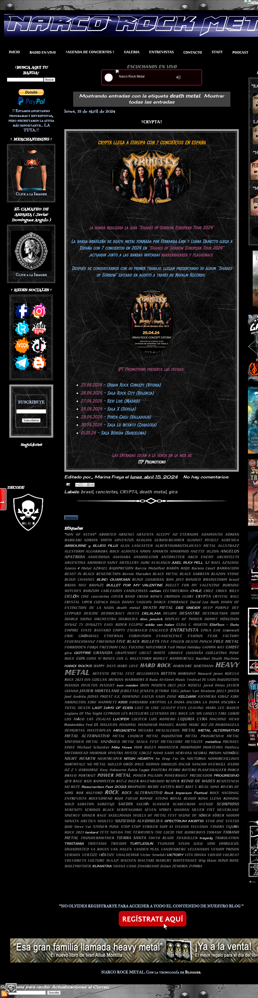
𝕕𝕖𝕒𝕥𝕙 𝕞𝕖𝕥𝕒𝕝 (152, 491)
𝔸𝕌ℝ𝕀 (144, 563)
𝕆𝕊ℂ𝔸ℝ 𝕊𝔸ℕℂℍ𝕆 (192, 764)
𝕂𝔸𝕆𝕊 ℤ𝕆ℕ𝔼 (166, 696)
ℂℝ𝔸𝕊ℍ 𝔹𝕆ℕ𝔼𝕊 (149, 596)
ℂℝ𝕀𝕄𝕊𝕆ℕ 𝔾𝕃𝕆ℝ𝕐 (179, 596)
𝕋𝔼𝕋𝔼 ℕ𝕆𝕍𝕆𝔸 (111, 832)
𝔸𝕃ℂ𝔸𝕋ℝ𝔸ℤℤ (228, 546)
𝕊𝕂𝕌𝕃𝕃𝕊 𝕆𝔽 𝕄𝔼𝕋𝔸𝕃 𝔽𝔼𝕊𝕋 (155, 815)
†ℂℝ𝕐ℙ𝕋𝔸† (151, 122)
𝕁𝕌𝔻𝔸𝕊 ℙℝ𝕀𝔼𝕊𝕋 (99, 696)
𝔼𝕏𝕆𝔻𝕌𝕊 (194, 636)
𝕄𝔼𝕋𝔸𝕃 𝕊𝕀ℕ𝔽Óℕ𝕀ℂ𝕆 (103, 742)
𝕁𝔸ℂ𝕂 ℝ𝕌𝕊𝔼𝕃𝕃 (189, 685)
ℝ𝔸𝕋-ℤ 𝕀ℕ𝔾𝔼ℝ (127, 781)
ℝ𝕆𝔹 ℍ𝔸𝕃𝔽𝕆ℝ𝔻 (89, 793)
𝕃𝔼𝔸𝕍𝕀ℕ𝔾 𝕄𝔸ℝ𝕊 (201, 708)
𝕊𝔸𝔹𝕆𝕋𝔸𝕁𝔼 (106, 804)
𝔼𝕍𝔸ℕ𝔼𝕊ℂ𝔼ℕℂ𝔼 (169, 636)
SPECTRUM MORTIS (183, 821)
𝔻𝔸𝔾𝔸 (115, 602)
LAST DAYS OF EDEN (112, 708)
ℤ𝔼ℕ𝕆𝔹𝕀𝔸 (179, 866)
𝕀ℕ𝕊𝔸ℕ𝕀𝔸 (71, 685)
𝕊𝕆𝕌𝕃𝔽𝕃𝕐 (105, 821)
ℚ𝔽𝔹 (67, 781)
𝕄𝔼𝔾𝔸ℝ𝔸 (145, 730)
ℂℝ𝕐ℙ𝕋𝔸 (128, 491)
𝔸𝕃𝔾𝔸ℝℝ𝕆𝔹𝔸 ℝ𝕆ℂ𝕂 (102, 551)
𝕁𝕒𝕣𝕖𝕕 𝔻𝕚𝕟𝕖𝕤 (214, 685)
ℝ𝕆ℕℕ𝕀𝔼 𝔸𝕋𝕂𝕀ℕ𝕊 (153, 798)
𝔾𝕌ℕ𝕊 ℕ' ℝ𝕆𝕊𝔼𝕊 (100, 658)
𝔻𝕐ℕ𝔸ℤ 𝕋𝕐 (73, 625)
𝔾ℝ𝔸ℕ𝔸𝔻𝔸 (102, 652)
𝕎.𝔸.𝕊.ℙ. (112, 860)
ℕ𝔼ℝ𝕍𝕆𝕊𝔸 (183, 753)
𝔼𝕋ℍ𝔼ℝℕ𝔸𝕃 (113, 636)
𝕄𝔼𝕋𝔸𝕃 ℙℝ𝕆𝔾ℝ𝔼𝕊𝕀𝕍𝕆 (204, 736)
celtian (155, 591)
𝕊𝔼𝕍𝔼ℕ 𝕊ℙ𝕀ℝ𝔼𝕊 (157, 810)
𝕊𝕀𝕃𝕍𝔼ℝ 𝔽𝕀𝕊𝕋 (202, 810)
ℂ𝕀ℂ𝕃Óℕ (71, 596)
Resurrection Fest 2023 (103, 787)
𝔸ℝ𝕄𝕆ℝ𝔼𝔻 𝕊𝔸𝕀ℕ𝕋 (102, 563)
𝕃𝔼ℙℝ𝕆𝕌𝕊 (111, 713)
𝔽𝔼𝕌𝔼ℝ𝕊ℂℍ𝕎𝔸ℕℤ (79, 641)
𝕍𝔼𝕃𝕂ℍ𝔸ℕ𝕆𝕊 (198, 849)
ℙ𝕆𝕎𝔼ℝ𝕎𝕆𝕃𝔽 (176, 775)
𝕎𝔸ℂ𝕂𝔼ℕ (128, 860)
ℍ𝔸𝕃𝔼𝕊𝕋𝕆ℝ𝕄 (140, 658)
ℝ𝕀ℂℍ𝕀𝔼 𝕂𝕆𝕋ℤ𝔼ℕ (160, 787)
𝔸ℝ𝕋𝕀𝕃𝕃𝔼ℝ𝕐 (129, 563)
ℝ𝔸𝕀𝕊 (88, 781)
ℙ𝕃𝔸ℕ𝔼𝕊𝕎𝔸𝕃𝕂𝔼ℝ (212, 770)
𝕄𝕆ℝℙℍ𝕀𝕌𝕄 (190, 747)
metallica (213, 742)
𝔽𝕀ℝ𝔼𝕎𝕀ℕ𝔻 (105, 641)
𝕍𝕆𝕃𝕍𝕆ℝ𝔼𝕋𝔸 (75, 860)
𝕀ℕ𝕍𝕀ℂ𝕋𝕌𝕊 (89, 685)
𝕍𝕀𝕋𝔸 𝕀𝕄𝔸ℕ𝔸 (195, 855)
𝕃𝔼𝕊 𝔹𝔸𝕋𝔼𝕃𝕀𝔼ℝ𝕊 (134, 713)
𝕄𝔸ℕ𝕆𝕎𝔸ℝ (147, 725)
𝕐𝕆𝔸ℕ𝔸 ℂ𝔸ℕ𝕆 (124, 866)
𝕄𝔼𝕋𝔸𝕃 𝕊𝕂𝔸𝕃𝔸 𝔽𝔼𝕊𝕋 (140, 742)
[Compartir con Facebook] (89, 485)
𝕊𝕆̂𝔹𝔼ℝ (218, 815)
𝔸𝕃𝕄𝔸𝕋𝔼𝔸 (129, 551)
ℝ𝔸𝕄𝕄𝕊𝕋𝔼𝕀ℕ (103, 781)
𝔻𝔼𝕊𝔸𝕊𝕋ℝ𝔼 (189, 613)
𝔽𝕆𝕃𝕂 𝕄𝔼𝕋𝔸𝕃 (226, 641)
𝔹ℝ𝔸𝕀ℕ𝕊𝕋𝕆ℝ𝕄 (215, 579)
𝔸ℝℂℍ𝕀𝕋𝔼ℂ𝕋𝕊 (227, 557)
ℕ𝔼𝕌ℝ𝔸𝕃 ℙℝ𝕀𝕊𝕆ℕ (207, 753)
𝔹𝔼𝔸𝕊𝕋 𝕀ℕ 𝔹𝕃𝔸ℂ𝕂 (79, 574)
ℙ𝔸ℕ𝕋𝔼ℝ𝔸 (159, 770)
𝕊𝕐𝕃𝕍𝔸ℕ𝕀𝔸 (199, 827)
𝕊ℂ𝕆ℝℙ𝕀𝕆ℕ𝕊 (227, 804)
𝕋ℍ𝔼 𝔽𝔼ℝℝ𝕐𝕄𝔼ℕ (138, 832)
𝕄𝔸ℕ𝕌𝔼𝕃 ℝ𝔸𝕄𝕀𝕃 (173, 725)
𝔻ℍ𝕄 (234, 613)
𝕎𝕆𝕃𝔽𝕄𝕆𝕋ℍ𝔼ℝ (77, 866)
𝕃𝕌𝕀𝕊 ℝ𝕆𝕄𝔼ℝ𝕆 (162, 719)
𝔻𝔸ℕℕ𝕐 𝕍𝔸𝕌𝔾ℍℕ (136, 602)
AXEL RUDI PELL (187, 563)
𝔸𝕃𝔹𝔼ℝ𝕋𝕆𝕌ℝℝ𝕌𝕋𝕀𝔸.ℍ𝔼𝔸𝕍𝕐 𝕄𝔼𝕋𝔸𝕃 (185, 546)
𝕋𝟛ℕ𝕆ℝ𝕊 (217, 827)
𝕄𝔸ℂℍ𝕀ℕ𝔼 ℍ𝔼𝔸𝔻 (224, 719)
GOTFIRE (82, 653)
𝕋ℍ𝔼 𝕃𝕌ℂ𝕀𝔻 (164, 832)
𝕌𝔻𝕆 (211, 844)
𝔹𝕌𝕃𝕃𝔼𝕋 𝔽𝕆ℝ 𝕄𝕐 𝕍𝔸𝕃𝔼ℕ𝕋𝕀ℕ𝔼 (192, 585)
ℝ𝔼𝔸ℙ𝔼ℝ (172, 781)
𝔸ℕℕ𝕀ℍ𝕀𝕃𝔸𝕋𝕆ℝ (145, 557)
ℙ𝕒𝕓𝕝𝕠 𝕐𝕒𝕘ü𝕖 (139, 770)
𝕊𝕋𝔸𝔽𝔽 (217, 52)
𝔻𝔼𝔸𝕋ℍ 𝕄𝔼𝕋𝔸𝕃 (158, 607)
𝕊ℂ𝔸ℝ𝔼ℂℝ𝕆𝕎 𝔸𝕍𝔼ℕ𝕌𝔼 (192, 804)
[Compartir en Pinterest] (93, 485)
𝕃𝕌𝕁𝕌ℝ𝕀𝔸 (185, 719)
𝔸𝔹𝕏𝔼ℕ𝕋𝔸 (144, 534)
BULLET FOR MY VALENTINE (134, 585)
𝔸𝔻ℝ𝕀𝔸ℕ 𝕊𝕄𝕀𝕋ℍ (97, 540)
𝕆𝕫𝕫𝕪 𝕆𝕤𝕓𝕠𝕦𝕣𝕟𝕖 (113, 770)
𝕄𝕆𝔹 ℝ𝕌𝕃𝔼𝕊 (145, 747)
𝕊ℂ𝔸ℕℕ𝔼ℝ (160, 804)
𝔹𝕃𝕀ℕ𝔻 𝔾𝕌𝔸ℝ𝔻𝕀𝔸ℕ (148, 579)
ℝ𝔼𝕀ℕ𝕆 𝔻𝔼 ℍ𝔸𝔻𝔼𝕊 (198, 781)
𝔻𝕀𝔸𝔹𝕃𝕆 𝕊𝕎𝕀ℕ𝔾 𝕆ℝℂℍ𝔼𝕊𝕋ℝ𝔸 (90, 619)
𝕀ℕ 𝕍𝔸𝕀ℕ (208, 680)
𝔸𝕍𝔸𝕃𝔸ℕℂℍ (160, 563)
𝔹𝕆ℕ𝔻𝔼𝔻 (193, 579)
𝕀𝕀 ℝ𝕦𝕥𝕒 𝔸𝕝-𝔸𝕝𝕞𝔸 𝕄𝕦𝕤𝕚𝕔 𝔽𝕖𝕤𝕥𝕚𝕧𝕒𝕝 (173, 680)
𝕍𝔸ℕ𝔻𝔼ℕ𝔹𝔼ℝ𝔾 (173, 849)
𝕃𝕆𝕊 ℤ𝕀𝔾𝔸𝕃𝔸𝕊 (98, 719)
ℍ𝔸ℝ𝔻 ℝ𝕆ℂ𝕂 (155, 665)
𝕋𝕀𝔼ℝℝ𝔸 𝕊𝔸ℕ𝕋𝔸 (131, 837)
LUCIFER (121, 719)
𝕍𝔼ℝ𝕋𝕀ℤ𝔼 (89, 855)
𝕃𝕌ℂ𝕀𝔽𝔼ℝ (139, 719)
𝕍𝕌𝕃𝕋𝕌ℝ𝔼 (95, 860)
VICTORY (175, 855)
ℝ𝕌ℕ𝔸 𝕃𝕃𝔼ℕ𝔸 (209, 798)
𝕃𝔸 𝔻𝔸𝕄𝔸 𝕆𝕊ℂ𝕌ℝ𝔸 (184, 702)
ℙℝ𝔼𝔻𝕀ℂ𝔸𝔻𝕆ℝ (200, 775)
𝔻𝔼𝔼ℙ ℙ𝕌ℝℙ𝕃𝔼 (216, 608)
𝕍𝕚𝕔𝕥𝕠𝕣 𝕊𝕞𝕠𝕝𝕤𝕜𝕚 (152, 855)
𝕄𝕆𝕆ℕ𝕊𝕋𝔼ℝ (168, 747)
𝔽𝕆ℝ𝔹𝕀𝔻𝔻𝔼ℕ (75, 647)
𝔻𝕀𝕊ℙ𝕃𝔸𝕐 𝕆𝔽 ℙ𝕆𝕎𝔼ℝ (183, 619)
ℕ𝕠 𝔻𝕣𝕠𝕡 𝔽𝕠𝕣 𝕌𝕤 (170, 759)
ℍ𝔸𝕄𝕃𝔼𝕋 (160, 658)
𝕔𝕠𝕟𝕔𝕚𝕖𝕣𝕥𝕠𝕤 (106, 491)
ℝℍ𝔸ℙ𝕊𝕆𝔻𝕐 (136, 787)
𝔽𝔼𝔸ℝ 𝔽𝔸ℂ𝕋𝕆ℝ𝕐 (223, 636)
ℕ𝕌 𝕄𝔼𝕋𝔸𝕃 (96, 764)
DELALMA (151, 613)
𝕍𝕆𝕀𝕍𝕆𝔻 (214, 855)
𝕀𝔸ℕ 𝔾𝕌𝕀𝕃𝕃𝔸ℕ (95, 680)
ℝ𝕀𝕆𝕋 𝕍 (191, 787)
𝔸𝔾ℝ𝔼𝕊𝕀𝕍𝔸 (230, 540)
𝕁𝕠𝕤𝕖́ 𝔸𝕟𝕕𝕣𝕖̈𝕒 (75, 696)
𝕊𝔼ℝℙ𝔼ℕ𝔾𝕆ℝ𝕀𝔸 (129, 810)
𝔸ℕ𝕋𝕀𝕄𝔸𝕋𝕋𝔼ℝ (172, 557)
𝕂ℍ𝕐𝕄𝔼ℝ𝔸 (207, 696)
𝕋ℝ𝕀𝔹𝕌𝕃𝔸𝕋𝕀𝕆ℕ (227, 838)
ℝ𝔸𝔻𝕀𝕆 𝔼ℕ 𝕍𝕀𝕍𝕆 (43, 52)
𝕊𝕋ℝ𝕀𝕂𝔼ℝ (150, 827)
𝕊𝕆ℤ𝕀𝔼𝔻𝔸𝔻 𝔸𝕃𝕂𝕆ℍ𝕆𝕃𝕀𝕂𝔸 (138, 821)
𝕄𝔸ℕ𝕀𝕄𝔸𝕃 (127, 725)
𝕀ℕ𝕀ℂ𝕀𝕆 (14, 52)
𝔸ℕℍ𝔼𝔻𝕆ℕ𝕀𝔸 (98, 557)
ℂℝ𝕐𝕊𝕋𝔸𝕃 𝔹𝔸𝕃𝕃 (226, 596)
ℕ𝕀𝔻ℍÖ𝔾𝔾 (231, 753)
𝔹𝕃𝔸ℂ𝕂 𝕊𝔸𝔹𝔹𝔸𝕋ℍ (194, 574)
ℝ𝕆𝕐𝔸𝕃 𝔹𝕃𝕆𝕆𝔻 (183, 798)
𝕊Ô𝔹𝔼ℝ (204, 815)
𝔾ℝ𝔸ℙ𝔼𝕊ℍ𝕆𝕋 (125, 653)
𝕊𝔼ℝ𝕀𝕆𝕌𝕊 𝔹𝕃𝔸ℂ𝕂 (99, 810)
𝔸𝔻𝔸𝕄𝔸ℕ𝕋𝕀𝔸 (212, 534)
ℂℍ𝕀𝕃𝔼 (208, 591)
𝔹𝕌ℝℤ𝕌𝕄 (91, 591)
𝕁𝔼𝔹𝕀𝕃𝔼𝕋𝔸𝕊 (129, 691)
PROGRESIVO (226, 775)
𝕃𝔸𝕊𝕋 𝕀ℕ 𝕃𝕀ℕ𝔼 (146, 708)
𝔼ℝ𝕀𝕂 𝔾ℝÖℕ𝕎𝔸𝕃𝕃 (81, 636)
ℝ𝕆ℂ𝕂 (112, 792)
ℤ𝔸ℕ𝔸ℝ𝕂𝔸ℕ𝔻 (148, 866)
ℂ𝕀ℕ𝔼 (85, 596)
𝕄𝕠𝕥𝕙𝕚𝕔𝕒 (232, 747)
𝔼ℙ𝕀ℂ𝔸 (206, 630)
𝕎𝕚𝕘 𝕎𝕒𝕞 (207, 860)
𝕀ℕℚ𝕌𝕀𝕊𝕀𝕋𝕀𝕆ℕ (228, 680)
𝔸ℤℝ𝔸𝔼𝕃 (100, 568)
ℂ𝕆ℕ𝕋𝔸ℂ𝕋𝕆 (192, 52)
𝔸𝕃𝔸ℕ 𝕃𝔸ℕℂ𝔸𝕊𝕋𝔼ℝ (136, 546)
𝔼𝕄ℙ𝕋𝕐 (119, 630)
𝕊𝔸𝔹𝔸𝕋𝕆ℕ (85, 804)
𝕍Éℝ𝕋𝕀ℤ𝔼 (106, 855)
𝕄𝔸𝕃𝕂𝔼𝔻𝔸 (108, 725)
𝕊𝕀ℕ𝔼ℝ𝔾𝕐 (72, 815)
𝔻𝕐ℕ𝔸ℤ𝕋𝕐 (93, 625)
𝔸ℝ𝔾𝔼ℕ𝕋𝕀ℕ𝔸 (74, 563)
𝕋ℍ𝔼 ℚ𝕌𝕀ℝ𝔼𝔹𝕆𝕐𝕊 (190, 832)
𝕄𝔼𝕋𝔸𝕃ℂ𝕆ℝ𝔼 (171, 742)
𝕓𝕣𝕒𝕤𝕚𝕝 (87, 491)
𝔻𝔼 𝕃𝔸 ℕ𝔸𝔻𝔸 (101, 608)
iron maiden (127, 685)
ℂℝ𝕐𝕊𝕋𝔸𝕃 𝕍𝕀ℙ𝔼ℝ (78, 602)
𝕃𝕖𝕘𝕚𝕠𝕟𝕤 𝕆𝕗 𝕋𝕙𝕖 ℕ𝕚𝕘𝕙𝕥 (83, 713)
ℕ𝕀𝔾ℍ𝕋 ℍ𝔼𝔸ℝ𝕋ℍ (79, 758)
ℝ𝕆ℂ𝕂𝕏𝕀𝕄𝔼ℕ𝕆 (100, 798)
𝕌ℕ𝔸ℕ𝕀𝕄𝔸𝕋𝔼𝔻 (76, 849)
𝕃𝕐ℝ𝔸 (202, 719)
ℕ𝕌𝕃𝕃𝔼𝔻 (114, 764)
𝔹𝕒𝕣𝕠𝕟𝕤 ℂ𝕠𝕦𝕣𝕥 (203, 568)
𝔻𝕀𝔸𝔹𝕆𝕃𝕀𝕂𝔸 (127, 619)
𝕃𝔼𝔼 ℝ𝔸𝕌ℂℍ (228, 708)
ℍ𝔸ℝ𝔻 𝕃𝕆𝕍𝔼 (127, 666)
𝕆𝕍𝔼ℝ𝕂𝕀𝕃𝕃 (217, 764)
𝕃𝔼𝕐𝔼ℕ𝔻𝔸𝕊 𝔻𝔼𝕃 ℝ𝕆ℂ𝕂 (169, 713)
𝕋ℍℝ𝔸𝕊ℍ (213, 832)
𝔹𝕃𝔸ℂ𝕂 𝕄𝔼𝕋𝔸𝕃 (165, 574)
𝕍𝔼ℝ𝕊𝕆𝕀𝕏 (72, 855)
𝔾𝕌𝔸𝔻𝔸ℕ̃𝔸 (194, 653)
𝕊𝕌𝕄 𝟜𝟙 (166, 827)
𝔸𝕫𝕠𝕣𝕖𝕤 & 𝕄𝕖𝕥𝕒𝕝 (77, 568)
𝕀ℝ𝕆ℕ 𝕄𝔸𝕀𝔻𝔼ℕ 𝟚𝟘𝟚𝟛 (158, 685)
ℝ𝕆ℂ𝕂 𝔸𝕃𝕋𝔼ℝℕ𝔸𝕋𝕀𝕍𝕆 (141, 792)
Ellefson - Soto (224, 625)
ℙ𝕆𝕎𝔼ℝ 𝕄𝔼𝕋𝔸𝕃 (114, 775)
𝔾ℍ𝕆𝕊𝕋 (232, 647)
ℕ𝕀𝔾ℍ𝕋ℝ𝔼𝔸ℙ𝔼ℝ (109, 759)
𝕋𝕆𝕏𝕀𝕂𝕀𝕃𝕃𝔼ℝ (186, 838)
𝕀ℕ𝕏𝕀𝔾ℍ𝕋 (106, 685)
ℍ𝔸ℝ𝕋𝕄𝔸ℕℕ (203, 666)
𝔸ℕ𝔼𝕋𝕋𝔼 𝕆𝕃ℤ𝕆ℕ (204, 551)
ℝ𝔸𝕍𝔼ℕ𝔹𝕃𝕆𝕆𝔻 (152, 781)
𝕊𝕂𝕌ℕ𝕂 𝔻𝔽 (187, 815)
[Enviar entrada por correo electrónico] (67, 483)
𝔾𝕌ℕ (80, 658)
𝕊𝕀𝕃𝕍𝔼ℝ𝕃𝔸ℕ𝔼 (228, 810)
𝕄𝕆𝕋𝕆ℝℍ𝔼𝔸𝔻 (76, 753)
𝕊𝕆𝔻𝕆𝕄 (232, 815)
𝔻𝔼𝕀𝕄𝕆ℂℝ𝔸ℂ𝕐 (112, 613)
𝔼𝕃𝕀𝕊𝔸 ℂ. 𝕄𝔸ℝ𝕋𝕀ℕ (191, 625)
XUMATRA (101, 866)
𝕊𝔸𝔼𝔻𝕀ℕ (125, 804)
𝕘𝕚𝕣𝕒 (173, 491)
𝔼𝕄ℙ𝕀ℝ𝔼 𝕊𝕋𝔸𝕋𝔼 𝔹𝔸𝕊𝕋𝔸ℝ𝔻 (87, 630)
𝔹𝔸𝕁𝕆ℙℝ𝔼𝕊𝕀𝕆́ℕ (121, 568)
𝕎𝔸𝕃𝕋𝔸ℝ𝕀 (145, 860)
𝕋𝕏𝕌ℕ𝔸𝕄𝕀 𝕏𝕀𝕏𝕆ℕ (173, 844)
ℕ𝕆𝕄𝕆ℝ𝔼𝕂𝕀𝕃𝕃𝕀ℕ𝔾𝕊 (223, 759)
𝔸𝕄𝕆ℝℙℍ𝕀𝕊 (179, 551)
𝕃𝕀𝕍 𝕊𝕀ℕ (195, 713)
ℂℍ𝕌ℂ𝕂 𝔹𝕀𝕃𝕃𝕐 (227, 591)
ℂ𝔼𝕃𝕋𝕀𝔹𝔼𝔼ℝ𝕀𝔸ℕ (175, 591)
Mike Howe (121, 747)
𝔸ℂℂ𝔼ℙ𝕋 (163, 534)
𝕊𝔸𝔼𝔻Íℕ (142, 804)
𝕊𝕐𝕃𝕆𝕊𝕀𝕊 (182, 827)
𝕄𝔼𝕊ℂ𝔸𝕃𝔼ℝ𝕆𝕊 (167, 730)
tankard (91, 832)
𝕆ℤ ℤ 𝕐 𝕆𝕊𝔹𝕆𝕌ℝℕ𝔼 (81, 770)
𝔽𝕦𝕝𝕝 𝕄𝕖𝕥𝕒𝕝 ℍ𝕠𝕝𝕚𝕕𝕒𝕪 (184, 647)
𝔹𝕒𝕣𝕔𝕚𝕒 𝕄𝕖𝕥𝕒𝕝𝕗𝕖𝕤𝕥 (149, 568)
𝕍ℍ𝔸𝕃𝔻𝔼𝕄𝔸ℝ (127, 855)
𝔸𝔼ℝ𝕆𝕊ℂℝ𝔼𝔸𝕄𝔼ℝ (169, 540)
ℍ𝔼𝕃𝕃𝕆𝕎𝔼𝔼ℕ (147, 674)
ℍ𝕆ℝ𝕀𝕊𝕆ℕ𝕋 (187, 674)
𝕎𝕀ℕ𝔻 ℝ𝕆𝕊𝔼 (228, 860)
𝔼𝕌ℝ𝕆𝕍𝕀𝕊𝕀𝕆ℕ (140, 636)
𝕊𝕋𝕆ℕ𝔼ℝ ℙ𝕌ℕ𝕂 (106, 827)
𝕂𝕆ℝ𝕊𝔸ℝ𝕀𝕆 (138, 702)
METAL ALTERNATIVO (218, 730)
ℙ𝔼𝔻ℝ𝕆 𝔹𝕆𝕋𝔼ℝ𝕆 (182, 770)
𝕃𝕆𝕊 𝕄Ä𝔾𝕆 (74, 719)
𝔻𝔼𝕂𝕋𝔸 (133, 613)
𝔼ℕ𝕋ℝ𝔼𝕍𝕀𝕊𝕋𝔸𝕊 (161, 52)
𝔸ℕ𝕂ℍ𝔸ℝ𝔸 (121, 557)
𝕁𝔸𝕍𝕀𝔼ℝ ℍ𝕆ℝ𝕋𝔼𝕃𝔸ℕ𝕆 (99, 690)
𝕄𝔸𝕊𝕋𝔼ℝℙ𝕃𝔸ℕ (99, 730)
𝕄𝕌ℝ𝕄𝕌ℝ (97, 753)
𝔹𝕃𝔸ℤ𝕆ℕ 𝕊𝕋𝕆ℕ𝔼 (225, 574)
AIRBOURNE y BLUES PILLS (91, 546)
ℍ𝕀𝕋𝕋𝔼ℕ (168, 673)
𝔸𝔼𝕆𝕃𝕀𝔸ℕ (144, 540)
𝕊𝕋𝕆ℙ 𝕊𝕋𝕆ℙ (130, 827)
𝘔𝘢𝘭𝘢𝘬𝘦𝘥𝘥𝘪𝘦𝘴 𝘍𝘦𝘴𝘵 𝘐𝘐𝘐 (81, 725)
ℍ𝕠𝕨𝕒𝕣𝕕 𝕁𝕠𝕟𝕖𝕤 (210, 674)
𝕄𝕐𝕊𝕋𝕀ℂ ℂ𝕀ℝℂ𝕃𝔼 (138, 753)
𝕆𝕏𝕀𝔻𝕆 (233, 764)
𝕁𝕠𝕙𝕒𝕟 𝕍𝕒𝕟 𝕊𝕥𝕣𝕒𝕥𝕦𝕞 (197, 691)
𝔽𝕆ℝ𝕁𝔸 (92, 647)
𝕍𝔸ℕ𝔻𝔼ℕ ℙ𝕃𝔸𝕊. (146, 849)
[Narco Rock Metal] (145, 77)
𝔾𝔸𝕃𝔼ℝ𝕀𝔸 (131, 52)
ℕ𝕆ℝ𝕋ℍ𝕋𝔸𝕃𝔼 (74, 764)
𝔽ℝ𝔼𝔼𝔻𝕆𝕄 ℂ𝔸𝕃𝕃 (113, 647)
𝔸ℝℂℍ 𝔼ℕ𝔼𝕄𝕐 (200, 557)
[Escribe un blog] (81, 485)
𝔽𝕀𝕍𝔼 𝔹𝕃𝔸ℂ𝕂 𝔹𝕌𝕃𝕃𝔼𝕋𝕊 (137, 641)
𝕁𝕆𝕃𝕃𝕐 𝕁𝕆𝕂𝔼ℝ (227, 691)
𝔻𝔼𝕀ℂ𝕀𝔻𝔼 (90, 613)
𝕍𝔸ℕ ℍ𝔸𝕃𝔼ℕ (121, 849)
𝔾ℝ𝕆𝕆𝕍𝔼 (175, 653)
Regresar (71, 517)
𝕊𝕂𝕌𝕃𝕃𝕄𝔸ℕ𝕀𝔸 (119, 815)
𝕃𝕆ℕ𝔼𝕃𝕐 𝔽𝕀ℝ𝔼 (215, 713)
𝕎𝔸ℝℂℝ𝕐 (163, 860)
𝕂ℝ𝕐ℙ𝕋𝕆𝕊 (157, 702)
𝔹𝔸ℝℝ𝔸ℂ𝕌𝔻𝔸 (227, 568)
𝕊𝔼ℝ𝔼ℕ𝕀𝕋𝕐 (73, 810)
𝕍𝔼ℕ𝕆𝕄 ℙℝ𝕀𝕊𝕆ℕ (225, 849)
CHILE (195, 591)
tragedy (206, 838)
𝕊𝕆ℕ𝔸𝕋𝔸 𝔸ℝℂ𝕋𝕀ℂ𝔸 (80, 821)
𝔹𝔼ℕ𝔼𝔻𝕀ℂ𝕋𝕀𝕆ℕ (108, 574)
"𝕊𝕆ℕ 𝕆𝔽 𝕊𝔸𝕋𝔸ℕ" (80, 534)
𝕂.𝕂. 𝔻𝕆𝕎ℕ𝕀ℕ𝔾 (126, 696)
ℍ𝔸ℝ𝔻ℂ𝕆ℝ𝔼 (182, 666)
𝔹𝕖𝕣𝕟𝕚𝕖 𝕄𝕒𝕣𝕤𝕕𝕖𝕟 (136, 574)
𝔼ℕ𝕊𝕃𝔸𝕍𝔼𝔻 (158, 630)
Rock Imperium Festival (185, 793)
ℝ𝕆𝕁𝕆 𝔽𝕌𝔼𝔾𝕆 (125, 798)
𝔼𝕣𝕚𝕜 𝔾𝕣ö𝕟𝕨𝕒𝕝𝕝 (226, 630)
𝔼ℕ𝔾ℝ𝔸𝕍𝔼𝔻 (137, 630)
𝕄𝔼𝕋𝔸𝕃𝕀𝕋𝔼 (194, 742)
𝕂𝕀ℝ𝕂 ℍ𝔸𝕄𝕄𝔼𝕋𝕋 (102, 702)
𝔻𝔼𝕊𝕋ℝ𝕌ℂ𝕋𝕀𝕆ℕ (215, 613)
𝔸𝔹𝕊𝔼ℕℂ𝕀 (126, 534)
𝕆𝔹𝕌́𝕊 (128, 764)
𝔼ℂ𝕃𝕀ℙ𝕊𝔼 (136, 625)
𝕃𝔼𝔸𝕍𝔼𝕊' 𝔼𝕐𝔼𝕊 (173, 708)
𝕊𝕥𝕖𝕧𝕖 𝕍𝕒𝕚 (82, 827)
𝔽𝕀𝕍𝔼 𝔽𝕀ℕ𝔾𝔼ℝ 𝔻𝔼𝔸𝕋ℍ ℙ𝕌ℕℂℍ (186, 641)
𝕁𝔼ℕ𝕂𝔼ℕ (147, 691)
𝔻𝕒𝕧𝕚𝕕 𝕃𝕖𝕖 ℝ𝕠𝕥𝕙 (204, 602)
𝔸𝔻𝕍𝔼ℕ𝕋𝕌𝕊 (123, 540)
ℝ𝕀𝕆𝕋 (179, 787)
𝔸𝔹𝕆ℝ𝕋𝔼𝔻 (107, 534)
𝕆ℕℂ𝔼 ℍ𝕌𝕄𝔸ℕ (146, 764)
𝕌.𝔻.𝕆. (198, 844)
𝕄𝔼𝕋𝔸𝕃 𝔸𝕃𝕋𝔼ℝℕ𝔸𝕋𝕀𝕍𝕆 (86, 736)
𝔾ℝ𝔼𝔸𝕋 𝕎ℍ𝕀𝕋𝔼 (152, 653)
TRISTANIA (74, 844)
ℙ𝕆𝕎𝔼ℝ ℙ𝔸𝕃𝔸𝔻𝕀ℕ (148, 775)
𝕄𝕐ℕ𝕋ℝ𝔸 (115, 753)
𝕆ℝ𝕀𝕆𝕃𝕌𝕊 (169, 764)
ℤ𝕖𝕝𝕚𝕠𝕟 (165, 866)
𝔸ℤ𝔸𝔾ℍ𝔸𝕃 (230, 563)
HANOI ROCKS (78, 666)
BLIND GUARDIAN (113, 579)
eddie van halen (159, 625)
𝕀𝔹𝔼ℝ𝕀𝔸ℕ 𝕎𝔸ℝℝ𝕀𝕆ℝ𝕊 (126, 680)
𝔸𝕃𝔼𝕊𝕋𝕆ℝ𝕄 (74, 551)
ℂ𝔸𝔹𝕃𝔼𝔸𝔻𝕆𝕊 (111, 591)
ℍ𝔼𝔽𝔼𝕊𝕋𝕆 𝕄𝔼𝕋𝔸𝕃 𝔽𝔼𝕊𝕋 (113, 674)
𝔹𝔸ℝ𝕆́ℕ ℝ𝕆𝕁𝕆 (177, 568)
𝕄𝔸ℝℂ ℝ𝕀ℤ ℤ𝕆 (201, 725)
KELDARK (187, 696)
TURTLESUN (141, 844)
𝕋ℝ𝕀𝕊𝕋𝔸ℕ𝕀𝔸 (96, 844)
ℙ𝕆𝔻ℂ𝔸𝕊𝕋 (240, 52)
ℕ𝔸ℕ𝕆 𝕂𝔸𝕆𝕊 (163, 753)
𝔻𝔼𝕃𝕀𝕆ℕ (169, 613)
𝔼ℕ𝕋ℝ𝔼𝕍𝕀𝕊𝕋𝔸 (184, 629)
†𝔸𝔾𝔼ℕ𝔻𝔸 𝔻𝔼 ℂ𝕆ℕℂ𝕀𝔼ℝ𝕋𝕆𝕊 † (90, 52)
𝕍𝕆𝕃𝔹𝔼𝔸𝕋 (230, 855)
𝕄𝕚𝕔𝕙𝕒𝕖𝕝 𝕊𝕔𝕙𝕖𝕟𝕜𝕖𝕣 (93, 747)
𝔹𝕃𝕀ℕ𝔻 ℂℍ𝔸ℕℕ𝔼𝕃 (79, 579)
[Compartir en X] (85, 485)
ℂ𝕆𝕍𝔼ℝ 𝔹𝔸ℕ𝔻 (123, 596)
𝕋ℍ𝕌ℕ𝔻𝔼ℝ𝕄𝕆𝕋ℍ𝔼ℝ (97, 838)
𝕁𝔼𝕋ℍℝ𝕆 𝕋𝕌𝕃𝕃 (167, 691)
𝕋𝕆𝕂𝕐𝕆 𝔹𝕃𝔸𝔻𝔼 (161, 838)
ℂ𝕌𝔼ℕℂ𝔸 (101, 602)
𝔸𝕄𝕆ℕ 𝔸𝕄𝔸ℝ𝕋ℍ (153, 551)
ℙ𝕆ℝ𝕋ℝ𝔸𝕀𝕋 (86, 775)
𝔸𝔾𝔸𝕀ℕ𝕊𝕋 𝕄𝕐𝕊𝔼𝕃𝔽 (202, 540)
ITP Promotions (151, 462)
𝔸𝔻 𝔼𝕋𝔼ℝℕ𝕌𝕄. (185, 534)
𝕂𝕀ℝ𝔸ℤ (223, 696)
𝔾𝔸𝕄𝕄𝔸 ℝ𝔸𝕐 (213, 647)
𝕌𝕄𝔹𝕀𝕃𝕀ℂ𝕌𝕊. (229, 844)
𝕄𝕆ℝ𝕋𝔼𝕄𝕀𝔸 (213, 747)
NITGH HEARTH (138, 759)
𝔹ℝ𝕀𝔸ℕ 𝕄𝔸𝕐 (75, 585)
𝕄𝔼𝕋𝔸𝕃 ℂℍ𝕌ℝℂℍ (127, 736)
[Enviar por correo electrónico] (77, 485)
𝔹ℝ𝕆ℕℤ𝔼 (96, 585)
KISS (122, 702)
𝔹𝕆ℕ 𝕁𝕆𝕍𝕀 (174, 579)
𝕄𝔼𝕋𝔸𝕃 (189, 730)
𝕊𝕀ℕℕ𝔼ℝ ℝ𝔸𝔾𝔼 (93, 815)
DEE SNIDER (188, 608)
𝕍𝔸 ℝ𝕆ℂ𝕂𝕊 (99, 849)
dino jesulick (151, 619)
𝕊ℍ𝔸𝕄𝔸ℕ (181, 810)
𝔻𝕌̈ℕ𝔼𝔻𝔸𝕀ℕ (229, 619)
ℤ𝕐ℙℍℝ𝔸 (195, 866)
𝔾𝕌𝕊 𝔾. (122, 658)
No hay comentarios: (206, 476)
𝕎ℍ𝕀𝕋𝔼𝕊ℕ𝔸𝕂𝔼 (185, 860)
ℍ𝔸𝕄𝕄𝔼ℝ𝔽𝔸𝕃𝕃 (181, 658)
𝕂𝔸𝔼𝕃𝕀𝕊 (147, 696)
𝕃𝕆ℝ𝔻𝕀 (233, 713)
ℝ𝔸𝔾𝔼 (77, 781)
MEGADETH (124, 730)
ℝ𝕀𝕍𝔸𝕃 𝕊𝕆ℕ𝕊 (208, 787)
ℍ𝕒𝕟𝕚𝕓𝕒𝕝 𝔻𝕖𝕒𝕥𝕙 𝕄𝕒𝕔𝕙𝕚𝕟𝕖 (217, 658)
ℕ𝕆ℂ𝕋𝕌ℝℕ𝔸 (196, 759)
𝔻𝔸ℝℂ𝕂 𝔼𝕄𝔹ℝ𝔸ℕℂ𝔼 (170, 602)
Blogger (193, 972)
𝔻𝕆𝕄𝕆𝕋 (210, 619)
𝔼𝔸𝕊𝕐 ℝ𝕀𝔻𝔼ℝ (115, 625)
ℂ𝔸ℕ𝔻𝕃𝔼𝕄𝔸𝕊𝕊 (135, 591)
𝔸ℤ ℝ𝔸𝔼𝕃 (213, 563)
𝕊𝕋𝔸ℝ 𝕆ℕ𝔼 (214, 821)
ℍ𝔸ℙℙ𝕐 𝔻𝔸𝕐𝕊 (104, 666)
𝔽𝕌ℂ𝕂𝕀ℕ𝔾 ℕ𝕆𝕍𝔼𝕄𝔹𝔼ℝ (147, 647)
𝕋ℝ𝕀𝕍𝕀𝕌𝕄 (118, 844)
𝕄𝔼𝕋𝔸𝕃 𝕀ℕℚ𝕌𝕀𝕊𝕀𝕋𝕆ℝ (164, 736)
